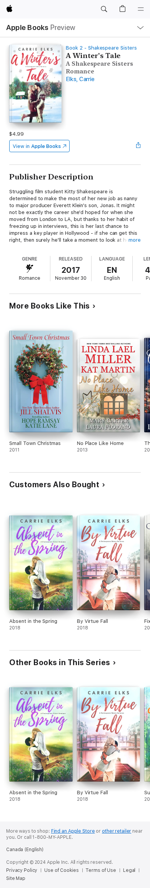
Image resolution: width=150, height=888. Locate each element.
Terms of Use (100, 870)
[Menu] (141, 9)
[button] (104, 9)
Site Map (15, 878)
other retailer (116, 831)
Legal (129, 870)
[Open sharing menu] (138, 146)
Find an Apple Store (73, 831)
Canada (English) (24, 849)
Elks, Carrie (80, 79)
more (134, 240)
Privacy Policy (21, 870)
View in (37, 146)
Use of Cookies (61, 870)
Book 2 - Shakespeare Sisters (101, 48)
